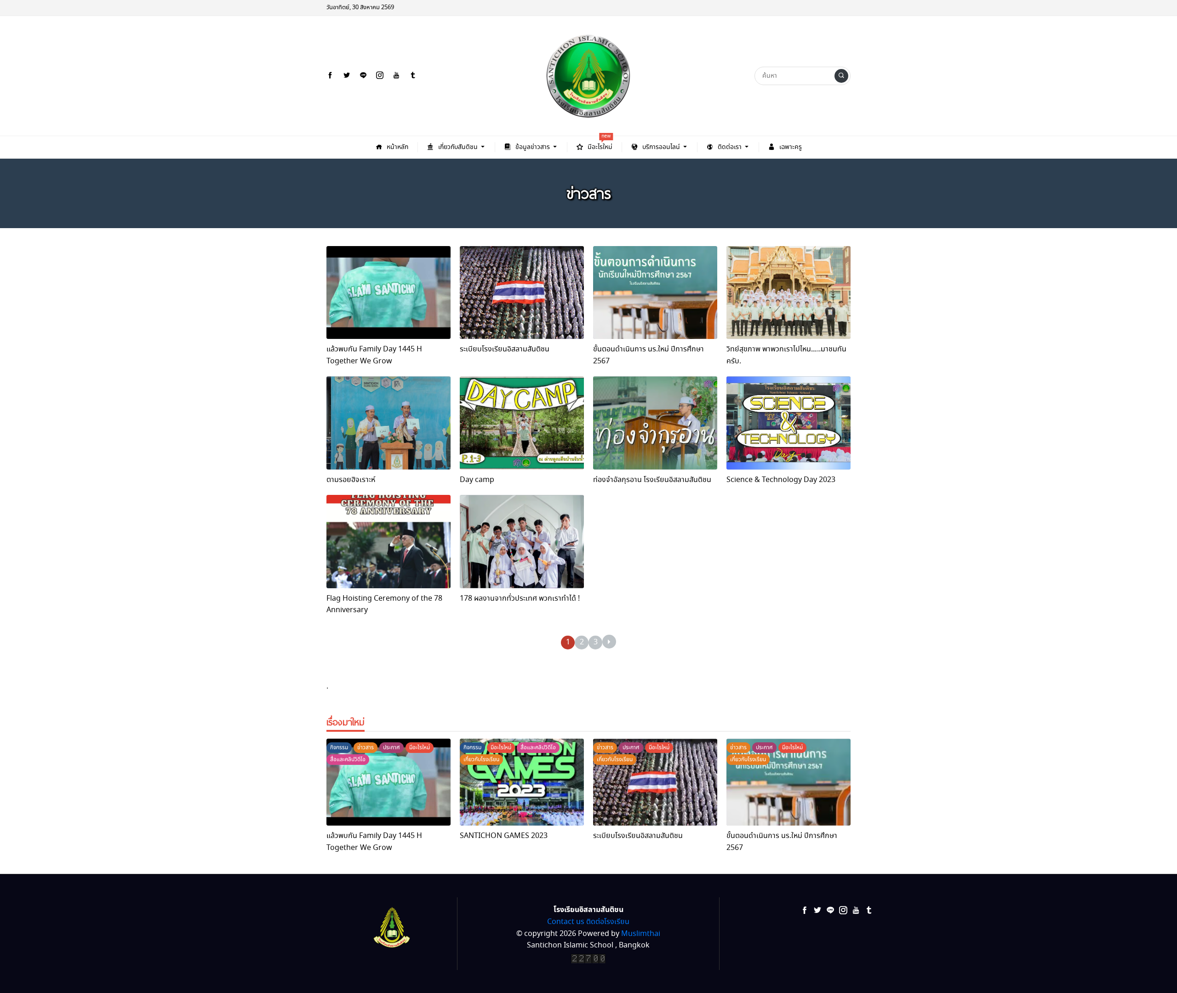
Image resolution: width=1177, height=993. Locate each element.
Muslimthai (640, 934)
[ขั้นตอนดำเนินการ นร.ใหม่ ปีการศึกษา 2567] (655, 292)
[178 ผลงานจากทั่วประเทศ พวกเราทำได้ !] (522, 541)
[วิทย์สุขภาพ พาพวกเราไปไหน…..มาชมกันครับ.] (788, 292)
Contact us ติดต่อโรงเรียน (588, 922)
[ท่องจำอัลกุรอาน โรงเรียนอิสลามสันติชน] (655, 423)
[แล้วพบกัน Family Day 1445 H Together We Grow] (388, 292)
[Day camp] (522, 423)
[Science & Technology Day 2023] (788, 423)
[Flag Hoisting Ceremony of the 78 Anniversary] (388, 541)
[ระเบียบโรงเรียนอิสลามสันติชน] (522, 292)
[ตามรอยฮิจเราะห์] (388, 423)
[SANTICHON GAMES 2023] (522, 782)
